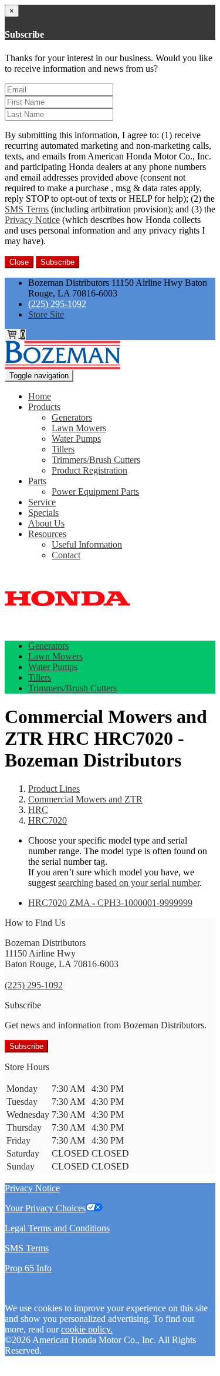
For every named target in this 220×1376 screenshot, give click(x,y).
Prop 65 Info (28, 1268)
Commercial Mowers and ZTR (85, 799)
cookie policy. (87, 1329)
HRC (38, 810)
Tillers (63, 449)
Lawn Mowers (79, 428)
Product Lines (54, 789)
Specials (43, 513)
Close (19, 262)
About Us (46, 523)
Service (42, 502)
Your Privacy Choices (45, 1208)
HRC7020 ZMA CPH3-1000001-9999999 (110, 903)
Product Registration (89, 470)
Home (39, 396)
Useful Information (87, 544)
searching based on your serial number (128, 883)
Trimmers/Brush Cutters (96, 460)
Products (44, 407)
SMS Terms (27, 209)
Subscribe (57, 262)
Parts (37, 481)
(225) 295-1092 (57, 304)
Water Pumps (76, 439)
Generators (72, 417)
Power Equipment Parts (95, 492)
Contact (66, 555)
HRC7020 (47, 820)
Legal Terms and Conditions (57, 1228)
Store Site (46, 314)
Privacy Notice (32, 220)
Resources (47, 534)
